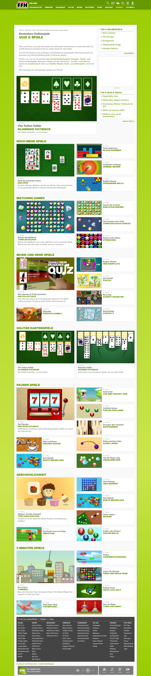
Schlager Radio (22, 641)
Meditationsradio (23, 651)
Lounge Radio (22, 646)
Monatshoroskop (83, 633)
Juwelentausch (34, 64)
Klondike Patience (110, 49)
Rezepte (112, 630)
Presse (126, 641)
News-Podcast (98, 641)
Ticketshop (113, 641)
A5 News (66, 636)
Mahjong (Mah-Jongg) (112, 45)
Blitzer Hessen (67, 628)
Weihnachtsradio (23, 649)
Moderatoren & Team (100, 636)
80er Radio (21, 628)
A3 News (66, 633)
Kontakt (126, 630)
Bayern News (36, 649)
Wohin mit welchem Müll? (114, 110)
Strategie (75, 59)
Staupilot (118, 2)
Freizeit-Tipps (114, 638)
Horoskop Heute (83, 625)
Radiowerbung (128, 643)
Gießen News (36, 643)
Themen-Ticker (98, 643)
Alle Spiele (128, 53)
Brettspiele (32, 61)
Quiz (111, 654)
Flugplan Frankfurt (69, 646)
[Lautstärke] (78, 670)
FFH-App (127, 625)
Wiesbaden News (38, 630)
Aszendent (81, 641)
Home (104, 672)
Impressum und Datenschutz (27, 664)
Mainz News (36, 633)
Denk (67, 64)
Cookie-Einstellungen (46, 664)
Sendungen (96, 625)
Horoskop (60, 7)
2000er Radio (22, 633)
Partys (112, 656)
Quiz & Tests (128, 121)
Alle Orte (35, 656)
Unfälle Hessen (68, 630)
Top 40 (20, 654)
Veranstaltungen (115, 625)
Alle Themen (36, 659)
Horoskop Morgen (84, 628)
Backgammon (108, 41)
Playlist (113, 2)
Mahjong (113, 649)
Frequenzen (128, 633)
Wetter (123, 2)
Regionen (51, 623)
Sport (34, 651)
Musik (79, 7)
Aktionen (89, 7)
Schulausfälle (67, 649)
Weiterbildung (128, 646)
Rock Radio (21, 636)
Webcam (128, 2)
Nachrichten (35, 7)
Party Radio (21, 643)
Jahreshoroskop (83, 636)
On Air (71, 7)
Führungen (127, 638)
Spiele (112, 646)
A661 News (67, 638)
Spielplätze (113, 628)
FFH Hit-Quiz (108, 37)
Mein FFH (132, 2)
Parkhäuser (66, 643)
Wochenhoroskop (83, 630)
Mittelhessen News (53, 630)
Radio (20, 623)
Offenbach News (37, 641)
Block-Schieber (109, 33)
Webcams (96, 633)
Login (125, 649)
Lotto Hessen (114, 643)
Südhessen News (52, 636)
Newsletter (127, 628)
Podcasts (96, 638)
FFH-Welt (130, 7)
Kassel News (36, 636)
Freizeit (119, 7)
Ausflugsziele (114, 636)
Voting (95, 646)
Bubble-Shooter (57, 64)
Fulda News (36, 646)
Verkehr (49, 7)
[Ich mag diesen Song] (83, 670)
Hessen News (36, 625)
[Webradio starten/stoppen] (88, 670)
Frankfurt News (37, 628)
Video (99, 7)
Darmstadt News (37, 638)
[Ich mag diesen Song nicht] (92, 670)
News (34, 623)
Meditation (113, 633)
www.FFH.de (32, 619)
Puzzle (83, 59)
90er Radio (21, 630)
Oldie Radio (21, 638)
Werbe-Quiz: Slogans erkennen (116, 100)
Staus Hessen (67, 625)
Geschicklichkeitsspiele (60, 59)
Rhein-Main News (53, 633)
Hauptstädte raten (110, 96)
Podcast (109, 7)
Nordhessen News (53, 625)
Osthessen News (52, 628)
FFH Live (21, 625)
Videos (95, 630)
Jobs (125, 636)
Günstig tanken (68, 641)
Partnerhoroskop (83, 638)
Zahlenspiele (79, 64)
